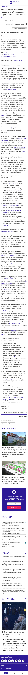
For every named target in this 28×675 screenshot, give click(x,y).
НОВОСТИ (6, 553)
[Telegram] (14, 673)
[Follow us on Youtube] (9, 660)
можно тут (6, 225)
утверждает (4, 310)
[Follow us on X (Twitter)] (5, 660)
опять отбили (9, 278)
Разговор (16, 357)
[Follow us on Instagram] (12, 660)
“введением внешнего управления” (10, 67)
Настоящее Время (5, 18)
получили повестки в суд (8, 255)
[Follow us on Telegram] (16, 660)
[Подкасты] (23, 660)
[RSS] (19, 660)
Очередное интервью (8, 379)
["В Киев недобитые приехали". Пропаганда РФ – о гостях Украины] (14, 616)
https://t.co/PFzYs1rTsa (10, 55)
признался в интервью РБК (10, 205)
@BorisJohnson (8, 53)
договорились (15, 127)
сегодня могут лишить (15, 263)
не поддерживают (11, 89)
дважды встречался (14, 323)
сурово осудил (11, 183)
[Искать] (22, 673)
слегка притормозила (7, 231)
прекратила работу (6, 80)
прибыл (24, 151)
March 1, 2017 (18, 60)
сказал (18, 97)
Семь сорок (4, 6)
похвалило (4, 334)
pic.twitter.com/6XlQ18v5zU (8, 56)
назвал (20, 191)
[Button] (8, 24)
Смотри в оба (8, 599)
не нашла (6, 289)
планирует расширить (13, 295)
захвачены (18, 82)
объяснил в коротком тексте (17, 159)
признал (13, 330)
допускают (4, 115)
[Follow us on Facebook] (2, 660)
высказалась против (19, 147)
